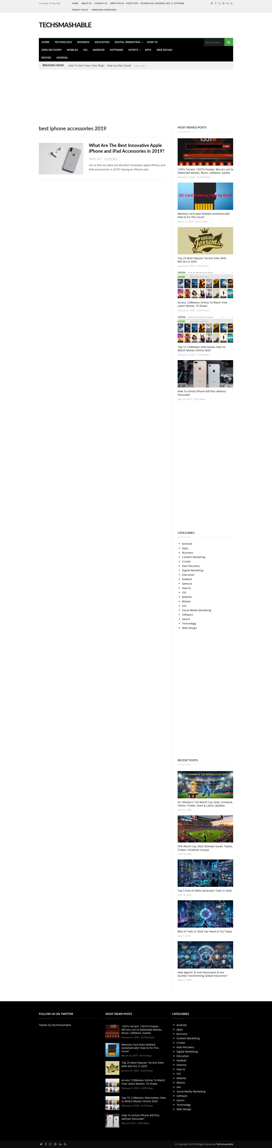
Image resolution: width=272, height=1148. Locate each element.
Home (75, 3)
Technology (63, 42)
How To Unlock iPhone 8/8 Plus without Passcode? (202, 392)
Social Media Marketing (196, 610)
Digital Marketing (127, 42)
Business (83, 42)
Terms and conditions (103, 9)
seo (184, 606)
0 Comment (110, 158)
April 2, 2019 (95, 158)
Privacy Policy (80, 9)
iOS (85, 50)
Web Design (164, 50)
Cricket (186, 561)
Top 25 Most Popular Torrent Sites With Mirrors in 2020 (202, 259)
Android (99, 50)
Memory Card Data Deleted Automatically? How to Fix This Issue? (204, 215)
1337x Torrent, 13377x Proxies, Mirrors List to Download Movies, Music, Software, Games (205, 171)
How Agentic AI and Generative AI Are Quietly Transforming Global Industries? (202, 974)
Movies (46, 57)
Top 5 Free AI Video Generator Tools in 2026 (205, 890)
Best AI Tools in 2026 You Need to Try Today (205, 931)
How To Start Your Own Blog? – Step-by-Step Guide (99, 65)
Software (116, 50)
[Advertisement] (111, 100)
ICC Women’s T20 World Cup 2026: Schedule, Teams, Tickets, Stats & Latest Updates (205, 803)
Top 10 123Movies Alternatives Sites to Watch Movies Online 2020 (201, 348)
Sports (133, 50)
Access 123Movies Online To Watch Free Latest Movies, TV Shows (202, 304)
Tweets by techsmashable (55, 1025)
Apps (148, 50)
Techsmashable (224, 1144)
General (62, 57)
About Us (86, 3)
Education (102, 42)
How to (152, 42)
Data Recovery (51, 50)
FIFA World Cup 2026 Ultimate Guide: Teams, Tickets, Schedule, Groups (205, 848)
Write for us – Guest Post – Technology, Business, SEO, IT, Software (147, 3)
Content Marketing (193, 557)
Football (187, 579)
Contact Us (101, 3)
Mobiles (72, 50)
